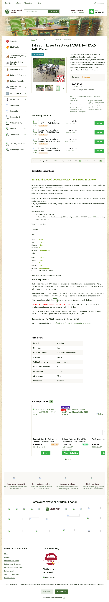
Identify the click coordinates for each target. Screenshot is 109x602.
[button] (66, 459)
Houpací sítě (15, 117)
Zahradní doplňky (17, 81)
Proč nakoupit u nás (11, 561)
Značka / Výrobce (17, 144)
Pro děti (13, 129)
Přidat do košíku (71, 453)
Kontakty (18, 3)
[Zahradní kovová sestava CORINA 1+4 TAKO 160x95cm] (35, 123)
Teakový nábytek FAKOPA (17, 57)
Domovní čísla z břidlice (16, 87)
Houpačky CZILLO (17, 69)
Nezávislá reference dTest (13, 568)
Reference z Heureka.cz (12, 564)
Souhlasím (61, 591)
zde (64, 598)
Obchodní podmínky (11, 574)
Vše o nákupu (28, 3)
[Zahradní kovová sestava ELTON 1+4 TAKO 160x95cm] (35, 132)
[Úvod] (13, 12)
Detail (99, 123)
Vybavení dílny (16, 123)
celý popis (94, 70)
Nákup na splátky (10, 571)
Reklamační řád (9, 578)
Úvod (33, 40)
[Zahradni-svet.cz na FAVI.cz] (51, 558)
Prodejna (8, 3)
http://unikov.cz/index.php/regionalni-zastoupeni (72, 323)
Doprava (7, 557)
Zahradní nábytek (17, 75)
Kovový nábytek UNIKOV (16, 63)
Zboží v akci (14, 47)
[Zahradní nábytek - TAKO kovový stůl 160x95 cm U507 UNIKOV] (46, 421)
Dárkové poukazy (17, 150)
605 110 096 (77, 10)
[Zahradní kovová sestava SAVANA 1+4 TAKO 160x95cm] (35, 151)
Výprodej (13, 41)
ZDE (47, 219)
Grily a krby (14, 99)
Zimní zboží (14, 135)
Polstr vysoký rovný (99, 439)
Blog (39, 3)
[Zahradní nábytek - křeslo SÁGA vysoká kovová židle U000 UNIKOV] (75, 421)
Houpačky (14, 111)
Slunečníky (14, 105)
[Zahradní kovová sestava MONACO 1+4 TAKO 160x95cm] (35, 141)
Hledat (53, 11)
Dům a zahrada (16, 93)
